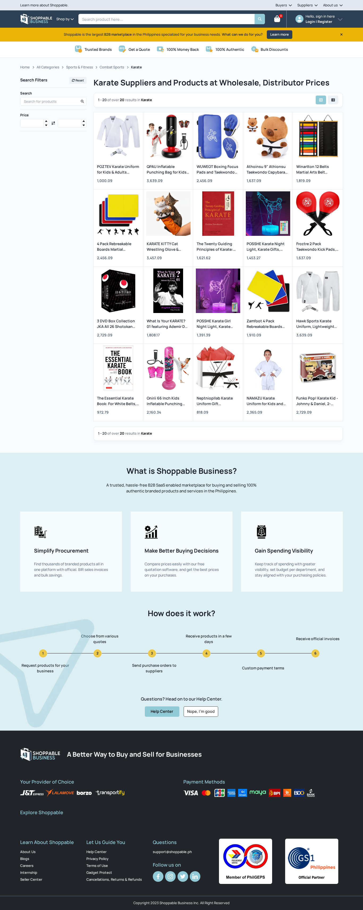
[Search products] (82, 101)
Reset (79, 80)
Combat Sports (112, 67)
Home (25, 67)
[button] (46, 121)
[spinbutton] (34, 123)
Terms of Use (97, 865)
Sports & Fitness (79, 67)
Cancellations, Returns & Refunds (114, 879)
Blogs (24, 858)
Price (24, 115)
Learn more (279, 34)
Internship (28, 872)
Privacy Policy (97, 858)
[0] (277, 20)
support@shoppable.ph (172, 851)
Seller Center (31, 879)
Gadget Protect (99, 872)
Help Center (162, 711)
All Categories (48, 67)
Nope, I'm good (201, 711)
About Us (28, 851)
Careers (26, 865)
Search (26, 93)
